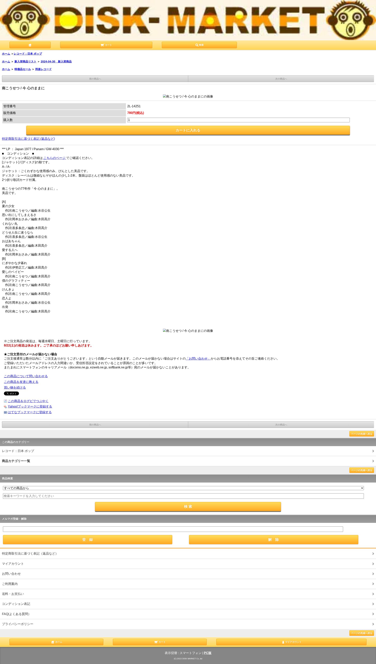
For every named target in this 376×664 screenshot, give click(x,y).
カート (108, 45)
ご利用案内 (10, 584)
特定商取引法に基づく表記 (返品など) (28, 138)
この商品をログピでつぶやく (28, 401)
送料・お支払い (13, 593)
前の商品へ (95, 78)
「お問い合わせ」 (198, 358)
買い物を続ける (15, 387)
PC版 (208, 653)
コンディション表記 (16, 603)
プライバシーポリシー (17, 624)
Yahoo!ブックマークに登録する (30, 406)
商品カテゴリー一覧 (16, 461)
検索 (201, 45)
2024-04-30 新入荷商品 (56, 61)
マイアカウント (13, 563)
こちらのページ (54, 158)
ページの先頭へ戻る (361, 433)
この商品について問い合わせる (26, 376)
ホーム (6, 53)
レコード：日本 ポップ (28, 53)
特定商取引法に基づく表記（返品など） (30, 553)
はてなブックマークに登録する (30, 412)
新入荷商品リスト (25, 61)
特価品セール (22, 69)
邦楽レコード (43, 69)
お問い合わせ (11, 573)
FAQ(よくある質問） (16, 614)
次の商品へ (281, 78)
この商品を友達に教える (21, 381)
